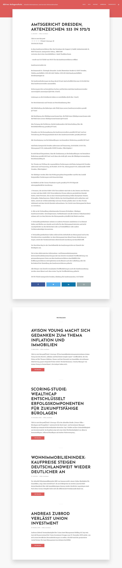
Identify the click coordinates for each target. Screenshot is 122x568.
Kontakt (95, 4)
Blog (84, 4)
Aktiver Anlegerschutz (12, 4)
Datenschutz (112, 4)
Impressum (103, 4)
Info (89, 4)
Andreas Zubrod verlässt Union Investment (50, 519)
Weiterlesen (37, 369)
